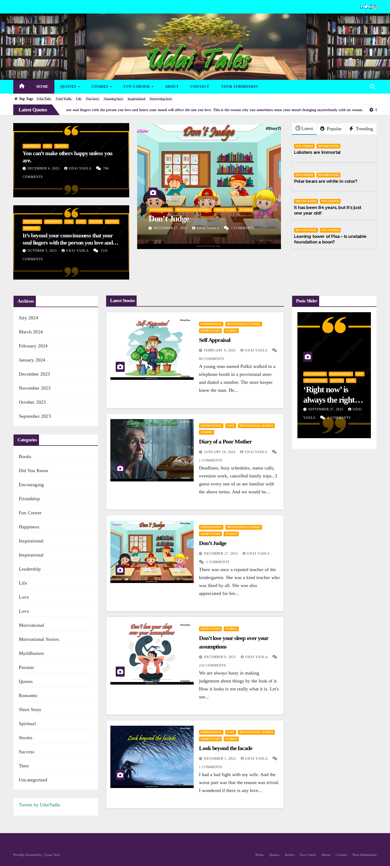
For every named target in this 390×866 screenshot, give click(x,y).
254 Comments (242, 228)
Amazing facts (113, 99)
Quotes (69, 87)
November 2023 (35, 388)
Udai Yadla (63, 99)
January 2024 (32, 360)
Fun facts (92, 99)
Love (81, 221)
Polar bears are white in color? (325, 181)
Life (78, 99)
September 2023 (35, 416)
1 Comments (210, 460)
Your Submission (239, 87)
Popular (334, 128)
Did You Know (306, 201)
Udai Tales (44, 99)
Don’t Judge (212, 543)
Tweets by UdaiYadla (39, 804)
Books (25, 456)
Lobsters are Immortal (317, 152)
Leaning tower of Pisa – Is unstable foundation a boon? (330, 239)
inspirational (136, 99)
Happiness (31, 146)
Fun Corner (137, 87)
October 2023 (32, 402)
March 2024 (31, 331)
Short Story (160, 199)
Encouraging (31, 484)
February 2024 (33, 346)
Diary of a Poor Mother (225, 441)
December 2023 (34, 374)
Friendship (32, 221)
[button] (372, 86)
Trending (363, 128)
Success (26, 751)
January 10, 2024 (220, 452)
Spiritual (27, 723)
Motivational (31, 625)
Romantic (31, 228)
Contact (199, 87)
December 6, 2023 (44, 168)
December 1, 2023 (220, 758)
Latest (307, 128)
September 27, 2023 (326, 409)
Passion (95, 221)
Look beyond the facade (225, 748)
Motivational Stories (39, 639)
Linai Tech (52, 855)
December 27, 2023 (221, 553)
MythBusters (328, 146)
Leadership (30, 569)
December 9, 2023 (170, 228)
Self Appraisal (214, 340)
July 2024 (28, 317)
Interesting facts (161, 99)
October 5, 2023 (43, 251)
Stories (101, 87)
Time (24, 765)
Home (42, 87)
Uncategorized (33, 779)
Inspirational (31, 540)
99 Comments (211, 359)
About (172, 87)
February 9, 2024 (220, 350)
